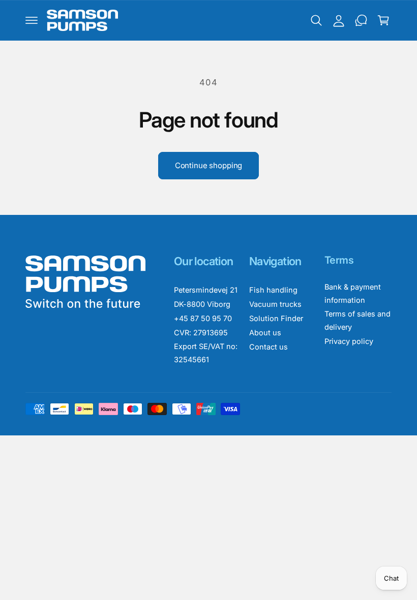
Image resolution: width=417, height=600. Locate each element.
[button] (31, 20)
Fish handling (273, 290)
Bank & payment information (352, 293)
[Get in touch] (361, 20)
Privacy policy (348, 341)
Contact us (268, 346)
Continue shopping (208, 165)
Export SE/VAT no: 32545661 (205, 353)
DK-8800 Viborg (202, 304)
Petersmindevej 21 (205, 290)
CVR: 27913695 (201, 332)
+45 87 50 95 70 (203, 318)
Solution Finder (276, 318)
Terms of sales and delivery (357, 320)
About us (265, 332)
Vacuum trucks (275, 304)
